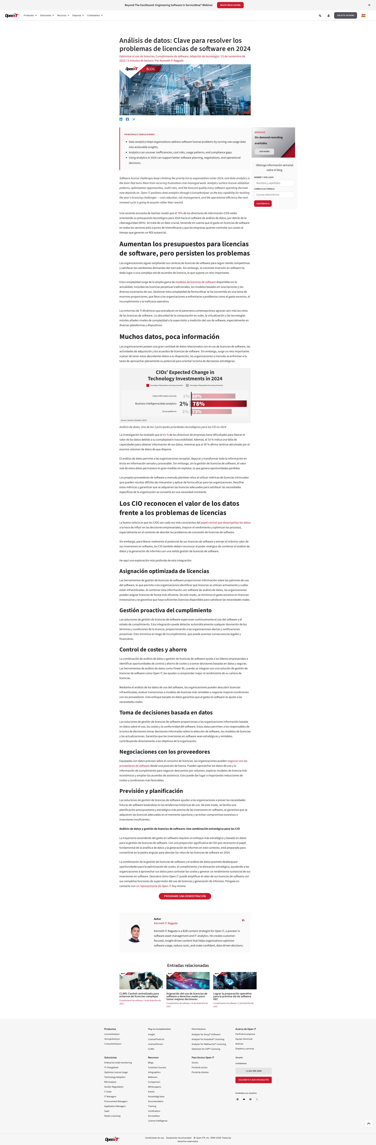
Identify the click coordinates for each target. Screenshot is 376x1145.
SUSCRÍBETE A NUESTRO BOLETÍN (253, 1079)
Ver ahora (264, 151)
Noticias (239, 1043)
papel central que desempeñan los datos (226, 523)
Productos (29, 15)
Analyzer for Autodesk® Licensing (208, 1039)
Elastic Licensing (112, 1116)
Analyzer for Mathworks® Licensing (209, 1044)
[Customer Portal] (328, 16)
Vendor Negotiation (114, 1086)
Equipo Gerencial (243, 1039)
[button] (345, 15)
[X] (257, 1099)
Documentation (155, 1101)
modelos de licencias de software (195, 282)
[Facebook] (127, 119)
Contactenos (93, 15)
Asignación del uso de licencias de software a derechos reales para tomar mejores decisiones (186, 996)
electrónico (264, 189)
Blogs (150, 1062)
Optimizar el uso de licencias (136, 56)
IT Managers (110, 1096)
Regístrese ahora (230, 5)
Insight (151, 1034)
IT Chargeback (111, 1067)
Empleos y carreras (244, 1048)
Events (151, 1091)
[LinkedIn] (237, 1099)
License (156, 1039)
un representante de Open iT (154, 886)
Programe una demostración (185, 896)
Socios (195, 1062)
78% (180, 213)
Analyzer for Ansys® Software (206, 1034)
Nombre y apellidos (264, 177)
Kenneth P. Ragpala (166, 923)
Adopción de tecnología (204, 56)
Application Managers (115, 1106)
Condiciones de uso (154, 1137)
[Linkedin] (120, 119)
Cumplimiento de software (172, 56)
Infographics (154, 1072)
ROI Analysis (110, 1082)
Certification (154, 1111)
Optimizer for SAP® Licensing (206, 1049)
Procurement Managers (115, 1101)
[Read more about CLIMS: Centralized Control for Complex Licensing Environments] (141, 980)
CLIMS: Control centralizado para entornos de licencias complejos (139, 995)
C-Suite (107, 1091)
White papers (154, 1086)
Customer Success (157, 1067)
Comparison (154, 1082)
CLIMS (151, 1049)
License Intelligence (157, 1120)
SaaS (106, 1111)
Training (152, 1106)
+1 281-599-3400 (254, 1071)
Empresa (76, 15)
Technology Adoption (114, 1077)
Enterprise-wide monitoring (118, 1062)
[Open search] (320, 15)
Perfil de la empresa (245, 1034)
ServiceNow (154, 1116)
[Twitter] (133, 119)
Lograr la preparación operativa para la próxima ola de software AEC (232, 996)
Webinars (152, 1077)
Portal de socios (199, 1067)
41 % (166, 435)
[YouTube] (244, 1099)
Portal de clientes (200, 1072)
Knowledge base (156, 1096)
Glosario (239, 1057)
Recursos (61, 15)
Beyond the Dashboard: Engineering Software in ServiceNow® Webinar (169, 5)
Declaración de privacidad (178, 1137)
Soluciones (45, 15)
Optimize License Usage (116, 1072)
